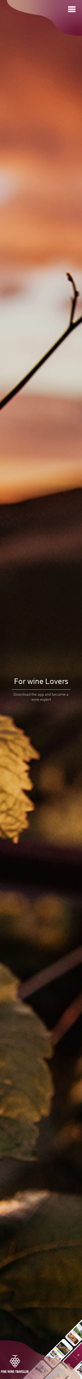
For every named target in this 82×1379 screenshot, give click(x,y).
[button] (72, 9)
